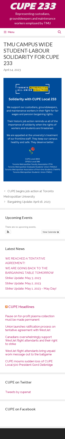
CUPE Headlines (21, 306)
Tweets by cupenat (18, 392)
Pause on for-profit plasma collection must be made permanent (29, 317)
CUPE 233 (32, 6)
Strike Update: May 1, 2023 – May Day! (31, 288)
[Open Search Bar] (59, 32)
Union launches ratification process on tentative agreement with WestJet (30, 328)
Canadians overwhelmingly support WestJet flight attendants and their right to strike (31, 340)
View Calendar (49, 231)
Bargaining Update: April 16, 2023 (28, 201)
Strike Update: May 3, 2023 (23, 278)
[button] (8, 232)
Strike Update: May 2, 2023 (23, 283)
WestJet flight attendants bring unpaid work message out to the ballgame (30, 352)
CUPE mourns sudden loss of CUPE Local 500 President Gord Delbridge (29, 362)
